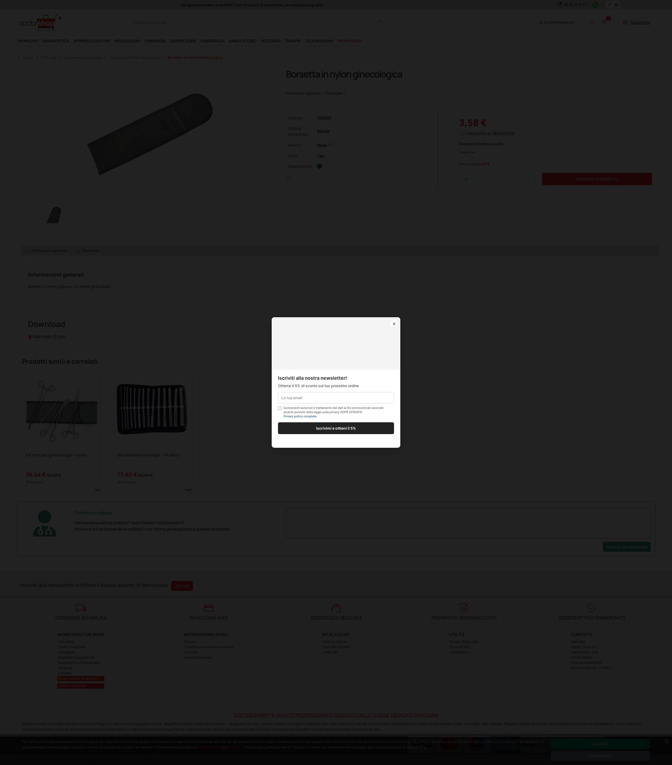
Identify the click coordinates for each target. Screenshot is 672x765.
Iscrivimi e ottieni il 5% (336, 428)
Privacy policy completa (300, 416)
